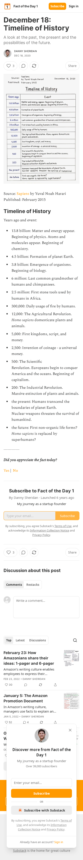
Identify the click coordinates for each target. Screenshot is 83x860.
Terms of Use (62, 526)
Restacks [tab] (32, 585)
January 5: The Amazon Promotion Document (26, 698)
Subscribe (57, 6)
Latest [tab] (20, 640)
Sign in (74, 6)
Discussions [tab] (37, 640)
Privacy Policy (55, 829)
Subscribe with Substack (44, 810)
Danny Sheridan (25, 51)
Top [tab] (8, 640)
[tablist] (23, 584)
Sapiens (23, 194)
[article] (41, 668)
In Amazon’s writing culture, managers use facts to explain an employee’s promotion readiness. (29, 709)
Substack (19, 850)
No (15, 470)
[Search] (75, 640)
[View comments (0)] (23, 65)
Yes (6, 470)
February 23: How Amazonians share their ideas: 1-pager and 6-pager (29, 658)
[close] (70, 730)
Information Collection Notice (49, 530)
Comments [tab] (14, 585)
